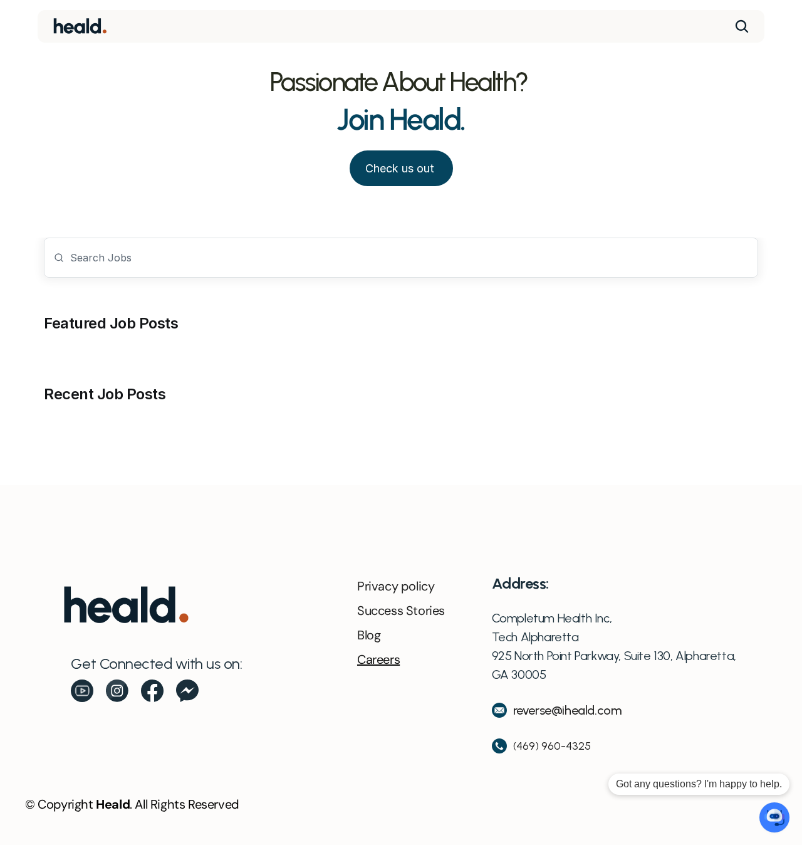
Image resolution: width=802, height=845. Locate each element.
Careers (378, 659)
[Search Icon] (741, 26)
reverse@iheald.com (567, 710)
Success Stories (401, 610)
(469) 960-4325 (552, 746)
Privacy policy (395, 586)
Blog (368, 635)
